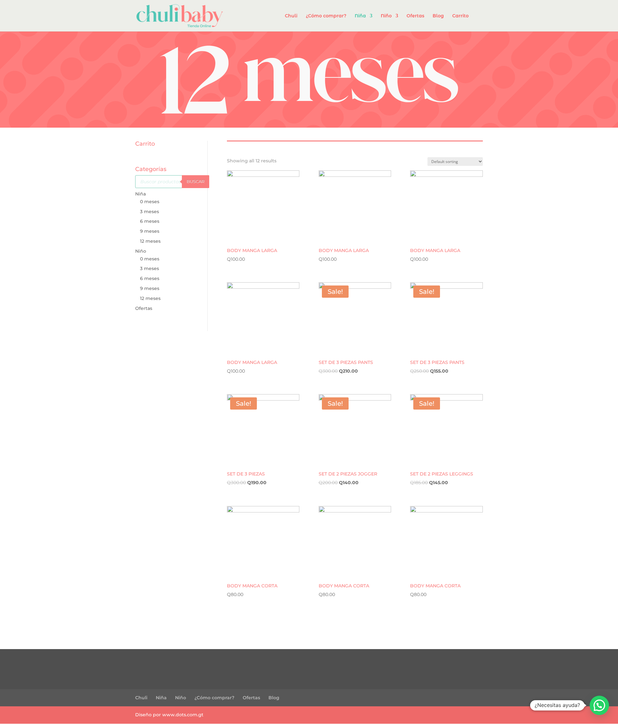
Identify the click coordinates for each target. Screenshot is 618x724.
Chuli (291, 16)
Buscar (195, 181)
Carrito (460, 16)
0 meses (149, 201)
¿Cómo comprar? (326, 16)
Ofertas (415, 16)
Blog (438, 16)
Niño (386, 16)
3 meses (149, 211)
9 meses (149, 231)
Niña (360, 16)
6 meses (149, 221)
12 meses (150, 241)
